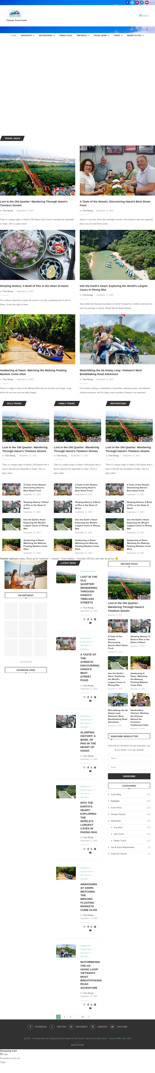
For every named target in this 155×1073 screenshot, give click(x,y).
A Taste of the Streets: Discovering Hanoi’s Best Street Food (34, 487)
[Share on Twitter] (91, 619)
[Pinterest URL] (11, 611)
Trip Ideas (82, 35)
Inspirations (130, 821)
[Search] (147, 29)
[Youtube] (147, 2)
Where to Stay (134, 35)
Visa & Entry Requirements (130, 847)
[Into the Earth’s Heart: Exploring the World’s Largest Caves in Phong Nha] (117, 255)
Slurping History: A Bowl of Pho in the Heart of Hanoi (34, 285)
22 (82, 1017)
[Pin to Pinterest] (95, 619)
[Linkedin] (142, 2)
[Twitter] (132, 2)
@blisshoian (26, 661)
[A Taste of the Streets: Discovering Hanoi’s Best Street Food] (117, 170)
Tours (117, 35)
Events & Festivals (130, 854)
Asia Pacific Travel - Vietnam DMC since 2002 (111, 1038)
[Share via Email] (90, 623)
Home (13, 35)
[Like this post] (84, 619)
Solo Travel (132, 834)
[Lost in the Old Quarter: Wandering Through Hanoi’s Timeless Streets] (37, 170)
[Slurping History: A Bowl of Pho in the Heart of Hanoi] (37, 255)
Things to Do (65, 35)
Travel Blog (130, 794)
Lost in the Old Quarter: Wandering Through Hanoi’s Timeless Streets (25, 449)
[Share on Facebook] (88, 619)
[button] (5, 86)
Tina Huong (8, 210)
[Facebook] (127, 2)
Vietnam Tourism (130, 814)
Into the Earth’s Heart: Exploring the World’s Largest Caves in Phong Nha (35, 524)
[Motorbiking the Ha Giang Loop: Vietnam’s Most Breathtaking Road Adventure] (117, 339)
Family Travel (132, 840)
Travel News (100, 35)
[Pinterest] (137, 2)
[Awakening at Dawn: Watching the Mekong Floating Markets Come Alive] (37, 339)
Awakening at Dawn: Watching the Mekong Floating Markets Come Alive (35, 544)
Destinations (45, 35)
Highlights (26, 35)
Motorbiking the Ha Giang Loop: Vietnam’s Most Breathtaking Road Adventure (118, 716)
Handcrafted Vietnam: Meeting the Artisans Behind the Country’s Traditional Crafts (139, 717)
